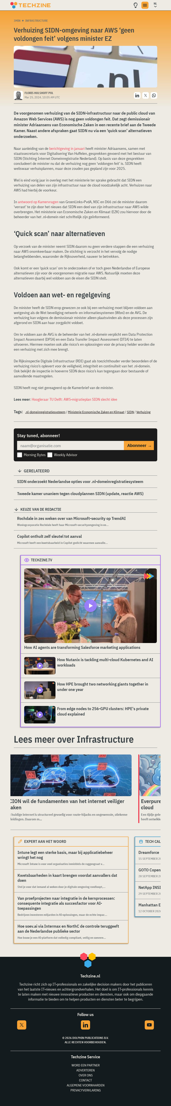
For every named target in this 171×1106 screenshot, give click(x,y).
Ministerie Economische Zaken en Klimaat (96, 412)
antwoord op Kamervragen (38, 201)
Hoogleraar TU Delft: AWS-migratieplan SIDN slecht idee (74, 399)
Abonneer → (139, 445)
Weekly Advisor (65, 454)
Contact (85, 1080)
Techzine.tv (41, 560)
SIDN (130, 412)
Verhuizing (143, 412)
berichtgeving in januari (67, 148)
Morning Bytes (35, 454)
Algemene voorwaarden (85, 1085)
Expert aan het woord (45, 841)
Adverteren (85, 1070)
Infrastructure (36, 21)
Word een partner (86, 1065)
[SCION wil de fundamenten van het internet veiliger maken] (68, 775)
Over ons (86, 1075)
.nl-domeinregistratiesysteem (45, 412)
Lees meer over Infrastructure (74, 739)
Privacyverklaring (85, 1090)
